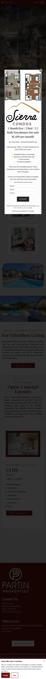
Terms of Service (24, 208)
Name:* (12, 186)
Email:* (12, 189)
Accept (5, 675)
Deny (14, 675)
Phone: (12, 193)
